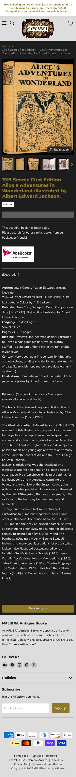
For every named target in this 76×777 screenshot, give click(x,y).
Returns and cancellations (47, 764)
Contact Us (20, 764)
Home (6, 46)
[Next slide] (72, 164)
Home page (21, 756)
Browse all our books (44, 756)
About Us (57, 760)
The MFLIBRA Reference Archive (28, 760)
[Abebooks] (18, 264)
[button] (8, 164)
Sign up (60, 708)
